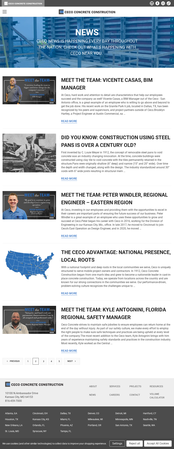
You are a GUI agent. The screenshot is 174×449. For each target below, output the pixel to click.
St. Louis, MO (12, 431)
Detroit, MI (120, 413)
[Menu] (5, 12)
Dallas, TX (65, 413)
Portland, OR (94, 425)
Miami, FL (65, 419)
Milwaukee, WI (95, 419)
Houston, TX (11, 419)
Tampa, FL (65, 431)
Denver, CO (93, 413)
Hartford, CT (149, 413)
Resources (156, 386)
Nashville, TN (150, 419)
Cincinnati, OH (40, 413)
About (93, 386)
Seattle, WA (149, 425)
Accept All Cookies (158, 443)
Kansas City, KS (41, 419)
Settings (117, 443)
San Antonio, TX (123, 425)
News (92, 394)
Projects (135, 386)
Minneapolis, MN (124, 419)
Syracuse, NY (39, 431)
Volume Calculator (157, 396)
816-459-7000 (13, 400)
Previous (14, 361)
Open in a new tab (152, 3)
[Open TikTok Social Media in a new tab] (168, 3)
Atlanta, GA (11, 413)
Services (114, 386)
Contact (134, 394)
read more (69, 121)
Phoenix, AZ (66, 425)
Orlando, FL (39, 425)
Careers (114, 394)
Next (70, 361)
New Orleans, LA (13, 425)
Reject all (134, 443)
